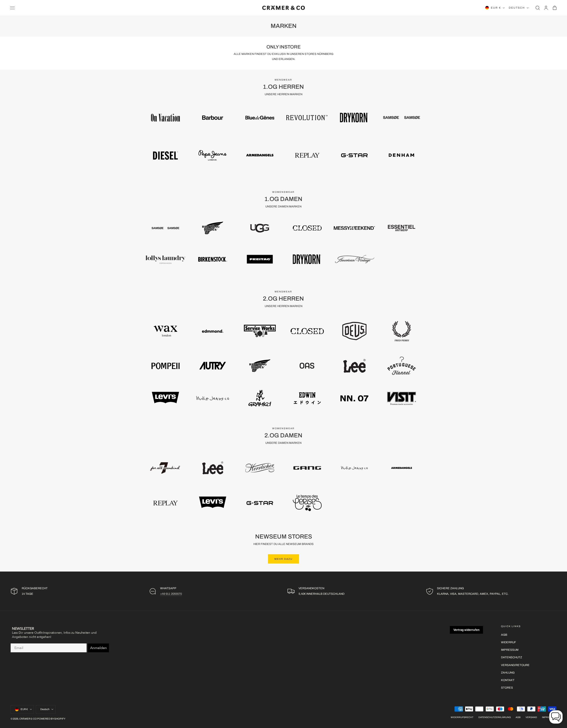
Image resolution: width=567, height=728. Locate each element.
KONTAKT (508, 680)
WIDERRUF (508, 642)
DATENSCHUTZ (511, 657)
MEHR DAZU (283, 559)
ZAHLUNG (508, 672)
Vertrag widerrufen (466, 629)
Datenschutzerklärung (494, 717)
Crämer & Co (28, 718)
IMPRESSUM (509, 649)
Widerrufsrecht (462, 717)
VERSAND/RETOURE (515, 664)
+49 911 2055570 (171, 593)
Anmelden (98, 647)
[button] (12, 8)
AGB (504, 634)
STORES (507, 687)
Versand (531, 717)
